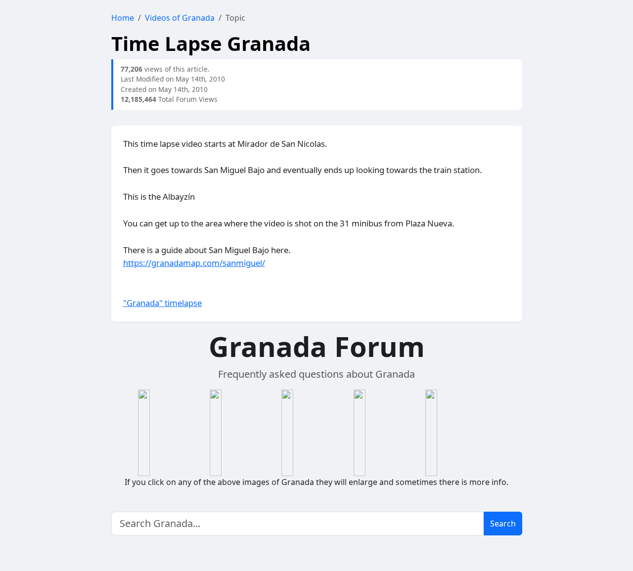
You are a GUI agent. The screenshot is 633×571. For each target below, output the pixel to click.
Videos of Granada (180, 17)
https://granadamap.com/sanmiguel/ (194, 262)
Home (122, 17)
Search (503, 523)
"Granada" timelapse (162, 302)
